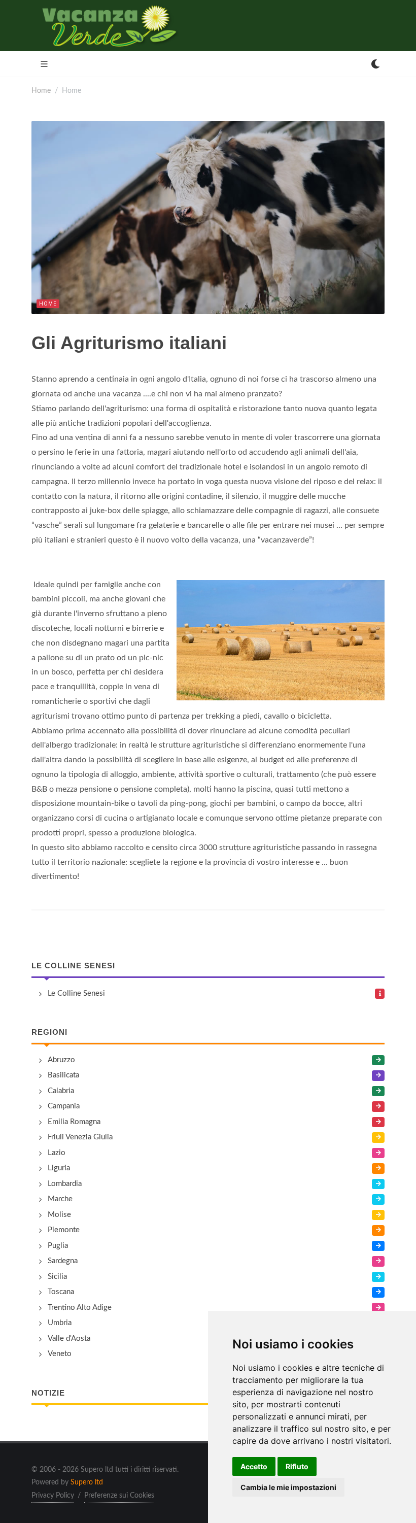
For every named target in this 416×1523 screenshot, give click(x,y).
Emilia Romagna (74, 1122)
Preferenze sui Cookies (119, 1495)
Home (41, 90)
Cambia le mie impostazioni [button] (288, 1487)
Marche (60, 1199)
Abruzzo (61, 1060)
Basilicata (63, 1075)
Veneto (60, 1354)
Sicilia (57, 1276)
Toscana (61, 1292)
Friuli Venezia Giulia (80, 1137)
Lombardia (65, 1184)
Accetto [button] (253, 1466)
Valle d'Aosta (69, 1338)
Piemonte (64, 1230)
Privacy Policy (52, 1495)
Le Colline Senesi (73, 965)
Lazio (56, 1153)
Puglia (58, 1245)
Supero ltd (87, 1482)
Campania (64, 1106)
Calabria (61, 1091)
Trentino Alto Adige (80, 1307)
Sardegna (63, 1261)
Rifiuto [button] (297, 1466)
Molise (59, 1215)
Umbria (60, 1323)
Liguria (59, 1168)
